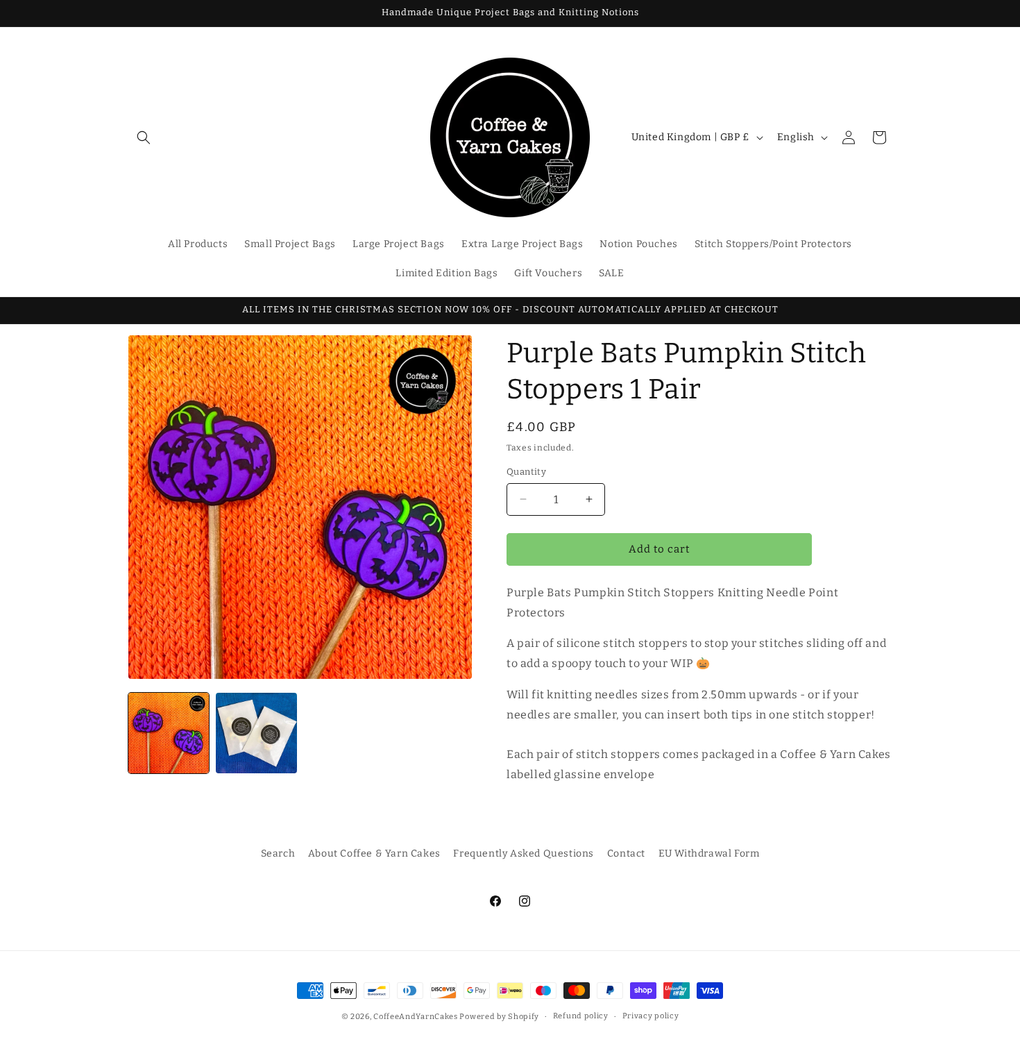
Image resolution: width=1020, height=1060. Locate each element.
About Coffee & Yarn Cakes (374, 853)
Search (278, 853)
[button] (143, 137)
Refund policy (581, 1015)
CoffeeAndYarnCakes (415, 1016)
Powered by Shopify (499, 1016)
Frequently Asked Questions (523, 853)
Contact (626, 853)
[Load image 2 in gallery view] (256, 733)
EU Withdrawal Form (709, 853)
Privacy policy (650, 1015)
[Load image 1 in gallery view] (168, 733)
